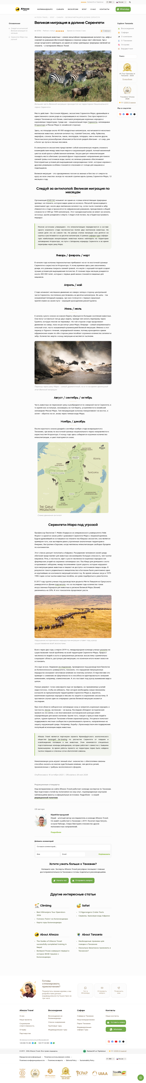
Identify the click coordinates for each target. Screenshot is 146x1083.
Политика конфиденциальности (32, 1060)
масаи (47, 710)
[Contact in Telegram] (33, 1043)
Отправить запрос (84, 880)
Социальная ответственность (27, 1025)
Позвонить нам (118, 992)
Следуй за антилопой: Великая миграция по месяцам (19, 31)
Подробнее (56, 832)
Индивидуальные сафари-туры (84, 1029)
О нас (93, 9)
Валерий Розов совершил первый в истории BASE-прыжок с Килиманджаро (53, 954)
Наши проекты (26, 1020)
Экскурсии (73, 9)
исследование (64, 667)
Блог (84, 9)
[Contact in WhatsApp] (35, 1043)
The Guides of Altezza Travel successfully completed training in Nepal (52, 944)
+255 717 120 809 (43, 1043)
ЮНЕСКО (51, 200)
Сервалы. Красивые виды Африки (94, 916)
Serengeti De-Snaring (57, 739)
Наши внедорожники (86, 1020)
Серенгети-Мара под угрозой (19, 38)
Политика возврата (55, 1060)
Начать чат (62, 880)
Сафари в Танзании (85, 1016)
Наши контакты (112, 1016)
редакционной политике (46, 798)
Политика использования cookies (57, 1057)
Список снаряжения (56, 1022)
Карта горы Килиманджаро (49, 923)
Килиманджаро (45, 9)
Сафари (60, 9)
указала (103, 650)
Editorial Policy (71, 1060)
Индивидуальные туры (57, 1030)
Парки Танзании (84, 1023)
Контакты (104, 9)
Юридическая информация (30, 1057)
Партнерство (25, 1033)
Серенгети (92, 122)
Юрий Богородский (60, 815)
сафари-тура (94, 236)
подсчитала (60, 584)
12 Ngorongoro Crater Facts (91, 912)
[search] (130, 2)
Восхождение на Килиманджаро (55, 1017)
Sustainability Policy (87, 1060)
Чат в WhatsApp (85, 992)
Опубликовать (104, 854)
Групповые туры (55, 1026)
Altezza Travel (41, 17)
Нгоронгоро (40, 125)
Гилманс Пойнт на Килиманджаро (52, 919)
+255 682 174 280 (25, 1043)
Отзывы (23, 1030)
